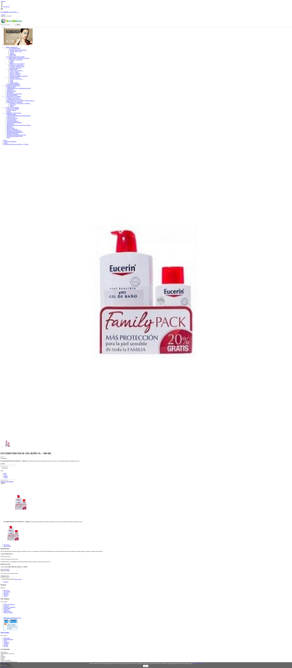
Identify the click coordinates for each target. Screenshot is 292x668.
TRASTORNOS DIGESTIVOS (15, 136)
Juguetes (12, 52)
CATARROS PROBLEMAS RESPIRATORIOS (19, 115)
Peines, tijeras (13, 55)
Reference (3, 570)
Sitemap (6, 595)
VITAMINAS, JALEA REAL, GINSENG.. (19, 103)
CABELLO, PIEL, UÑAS (13, 98)
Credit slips (6, 642)
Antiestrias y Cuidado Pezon (16, 65)
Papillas (11, 81)
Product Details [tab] (7, 546)
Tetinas (11, 62)
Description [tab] (6, 544)
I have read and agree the (12, 579)
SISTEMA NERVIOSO (12, 133)
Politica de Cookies (8, 612)
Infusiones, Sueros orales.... (16, 78)
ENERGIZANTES (11, 91)
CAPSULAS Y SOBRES (13, 109)
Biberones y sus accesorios (16, 59)
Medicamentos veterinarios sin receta (12, 618)
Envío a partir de (10, 12)
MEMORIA (10, 126)
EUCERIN (6, 569)
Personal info (7, 638)
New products (7, 591)
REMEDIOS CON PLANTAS (12, 113)
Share (5, 473)
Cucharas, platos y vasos (16, 51)
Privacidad (6, 609)
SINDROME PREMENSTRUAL (15, 132)
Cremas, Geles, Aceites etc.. (16, 70)
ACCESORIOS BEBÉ (13, 48)
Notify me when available (7, 481)
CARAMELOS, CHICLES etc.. (14, 99)
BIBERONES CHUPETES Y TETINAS (18, 58)
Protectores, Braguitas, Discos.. (17, 66)
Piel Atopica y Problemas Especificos (19, 76)
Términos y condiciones (9, 607)
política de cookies (198, 663)
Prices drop (6, 590)
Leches (11, 80)
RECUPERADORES (12, 95)
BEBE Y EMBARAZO (11, 47)
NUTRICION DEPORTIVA (12, 85)
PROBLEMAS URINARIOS (14, 130)
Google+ (6, 476)
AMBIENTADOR (11, 114)
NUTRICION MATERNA (13, 84)
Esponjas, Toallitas (14, 72)
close (145, 666)
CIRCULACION (11, 117)
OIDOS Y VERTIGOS (12, 129)
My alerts (6, 646)
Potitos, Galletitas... (14, 83)
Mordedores (13, 54)
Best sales (6, 593)
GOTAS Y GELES (11, 110)
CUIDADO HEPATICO (13, 121)
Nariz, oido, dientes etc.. (15, 73)
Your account (5, 632)
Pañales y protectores (15, 74)
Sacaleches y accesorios (15, 67)
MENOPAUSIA (11, 128)
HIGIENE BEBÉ (12, 69)
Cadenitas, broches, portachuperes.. (18, 50)
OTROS (9, 111)
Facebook (6, 582)
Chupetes (12, 61)
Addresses (6, 643)
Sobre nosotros (7, 608)
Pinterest (6, 477)
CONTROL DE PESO (12, 118)
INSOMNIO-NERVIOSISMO (14, 122)
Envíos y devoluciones (9, 604)
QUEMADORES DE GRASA (14, 93)
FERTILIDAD (10, 124)
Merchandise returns (8, 639)
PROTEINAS (10, 92)
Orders (5, 640)
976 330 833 (6, 6)
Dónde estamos (7, 611)
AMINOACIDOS (11, 87)
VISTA (8, 137)
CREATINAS (10, 89)
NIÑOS (12, 106)
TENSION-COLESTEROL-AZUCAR (16, 135)
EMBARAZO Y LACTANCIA (16, 63)
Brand (2, 569)
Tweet (5, 474)
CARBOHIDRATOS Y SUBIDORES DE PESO (19, 88)
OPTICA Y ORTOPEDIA (11, 107)
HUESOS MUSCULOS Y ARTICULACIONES (19, 125)
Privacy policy (18, 579)
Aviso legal (6, 605)
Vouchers (6, 645)
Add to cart (4, 466)
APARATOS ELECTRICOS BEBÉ (15, 57)
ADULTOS (13, 104)
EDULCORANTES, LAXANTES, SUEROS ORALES (20, 100)
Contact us (3, 1)
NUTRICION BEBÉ (13, 77)
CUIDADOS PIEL (11, 119)
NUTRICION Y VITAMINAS (12, 96)
